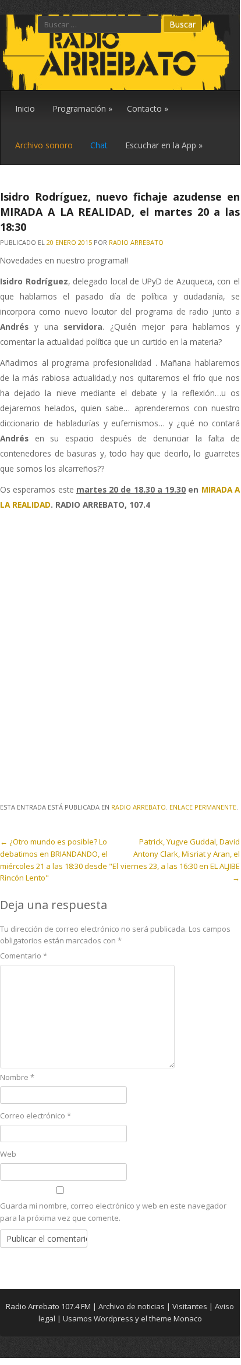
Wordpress (113, 1318)
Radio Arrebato (136, 242)
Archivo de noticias (131, 1306)
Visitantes (189, 1306)
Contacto (147, 108)
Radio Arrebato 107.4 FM (48, 1306)
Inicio (25, 108)
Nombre (17, 1077)
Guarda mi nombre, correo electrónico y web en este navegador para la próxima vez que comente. (113, 1211)
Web (8, 1154)
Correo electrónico (35, 1115)
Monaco (187, 1318)
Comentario (23, 955)
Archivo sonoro (44, 145)
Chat (99, 145)
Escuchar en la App (164, 145)
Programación (82, 108)
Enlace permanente (202, 807)
